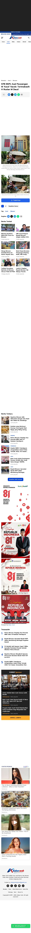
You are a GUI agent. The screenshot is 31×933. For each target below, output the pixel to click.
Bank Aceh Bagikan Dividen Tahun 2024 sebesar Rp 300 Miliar (15, 685)
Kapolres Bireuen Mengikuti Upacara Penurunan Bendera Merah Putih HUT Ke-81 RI (16, 655)
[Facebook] (9, 94)
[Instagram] (8, 886)
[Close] (28, 926)
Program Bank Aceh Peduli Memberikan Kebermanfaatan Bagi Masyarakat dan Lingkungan (15, 709)
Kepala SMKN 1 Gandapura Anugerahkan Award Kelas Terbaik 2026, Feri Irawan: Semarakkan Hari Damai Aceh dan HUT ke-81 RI (19, 449)
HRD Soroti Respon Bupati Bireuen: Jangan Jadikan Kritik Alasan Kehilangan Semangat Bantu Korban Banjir (22, 235)
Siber (10, 889)
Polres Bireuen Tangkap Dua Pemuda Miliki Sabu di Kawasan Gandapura (19, 439)
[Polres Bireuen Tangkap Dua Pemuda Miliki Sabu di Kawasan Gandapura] (5, 439)
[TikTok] (15, 886)
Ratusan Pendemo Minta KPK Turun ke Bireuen (7, 235)
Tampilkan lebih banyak (15, 479)
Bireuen (13, 211)
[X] (12, 94)
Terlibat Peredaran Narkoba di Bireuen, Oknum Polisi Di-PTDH (8, 270)
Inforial (24, 41)
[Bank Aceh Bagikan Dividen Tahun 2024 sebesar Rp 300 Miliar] (15, 683)
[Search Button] (28, 37)
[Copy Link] (21, 94)
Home (3, 41)
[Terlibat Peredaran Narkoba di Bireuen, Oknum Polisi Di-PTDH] (8, 262)
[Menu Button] (2, 37)
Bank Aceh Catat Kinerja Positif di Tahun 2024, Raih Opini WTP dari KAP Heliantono (15, 701)
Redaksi (5, 889)
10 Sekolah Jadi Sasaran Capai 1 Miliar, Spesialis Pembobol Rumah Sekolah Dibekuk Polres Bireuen (16, 648)
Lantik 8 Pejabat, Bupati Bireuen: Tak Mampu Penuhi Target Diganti (22, 270)
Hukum (18, 41)
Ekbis (13, 41)
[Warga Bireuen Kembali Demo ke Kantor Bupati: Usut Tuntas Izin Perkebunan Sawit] (8, 245)
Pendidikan (13, 446)
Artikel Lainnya (15, 718)
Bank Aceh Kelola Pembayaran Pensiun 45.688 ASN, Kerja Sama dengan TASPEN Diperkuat (20, 460)
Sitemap (10, 892)
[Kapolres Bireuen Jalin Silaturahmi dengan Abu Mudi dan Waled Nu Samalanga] (5, 420)
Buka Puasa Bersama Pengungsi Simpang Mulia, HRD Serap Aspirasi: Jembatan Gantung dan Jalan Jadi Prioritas (22, 252)
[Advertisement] (15, 15)
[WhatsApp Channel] (23, 886)
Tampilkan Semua (13, 206)
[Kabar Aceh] (15, 38)
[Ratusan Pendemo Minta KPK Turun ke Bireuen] (8, 228)
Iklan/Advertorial (17, 889)
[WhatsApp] (18, 94)
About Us (20, 892)
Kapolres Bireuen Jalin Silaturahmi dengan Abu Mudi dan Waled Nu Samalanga (19, 418)
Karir (15, 892)
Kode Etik (25, 889)
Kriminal (12, 435)
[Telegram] (15, 94)
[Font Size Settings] (4, 94)
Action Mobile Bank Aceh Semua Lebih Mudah (15, 693)
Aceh (8, 41)
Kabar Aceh (12, 625)
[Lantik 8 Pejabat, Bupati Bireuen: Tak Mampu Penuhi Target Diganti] (23, 262)
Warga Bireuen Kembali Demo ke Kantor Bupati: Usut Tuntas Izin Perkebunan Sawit (7, 252)
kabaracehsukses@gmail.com (19, 882)
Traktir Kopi (16, 200)
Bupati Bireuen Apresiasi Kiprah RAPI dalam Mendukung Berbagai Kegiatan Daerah (18, 470)
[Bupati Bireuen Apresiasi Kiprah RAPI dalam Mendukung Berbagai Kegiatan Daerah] (5, 470)
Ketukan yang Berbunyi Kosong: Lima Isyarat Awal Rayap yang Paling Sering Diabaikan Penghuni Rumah (19, 428)
